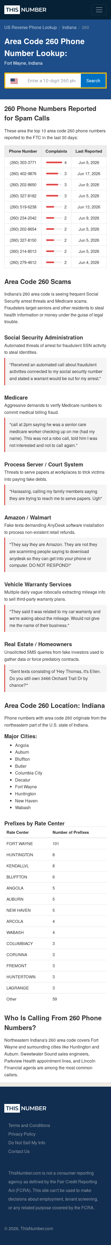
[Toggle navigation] (99, 9)
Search (93, 80)
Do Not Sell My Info (26, 1142)
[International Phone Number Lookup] (25, 9)
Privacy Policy (22, 1134)
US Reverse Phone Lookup (30, 27)
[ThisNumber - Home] (25, 1111)
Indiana (69, 27)
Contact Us (19, 1151)
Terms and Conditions (29, 1125)
